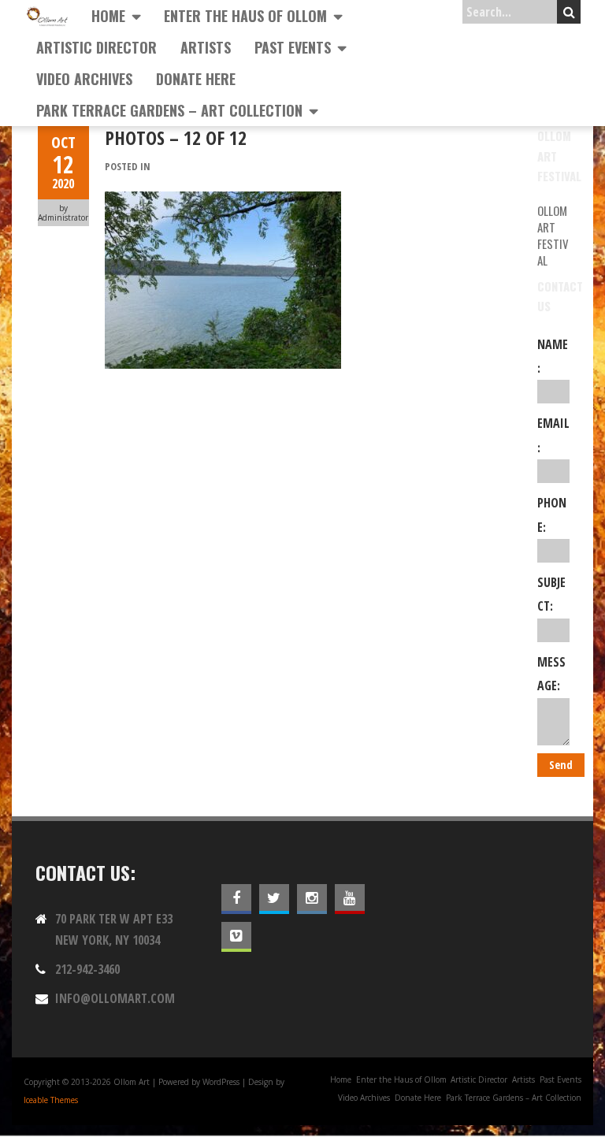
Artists (205, 47)
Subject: (551, 594)
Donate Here (196, 79)
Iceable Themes (51, 1099)
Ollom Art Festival (553, 235)
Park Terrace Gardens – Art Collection (169, 110)
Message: (551, 673)
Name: (552, 356)
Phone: (551, 514)
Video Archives (84, 79)
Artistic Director (96, 47)
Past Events (292, 47)
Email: (553, 434)
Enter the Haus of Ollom (245, 16)
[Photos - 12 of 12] (223, 200)
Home (108, 16)
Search (569, 12)
